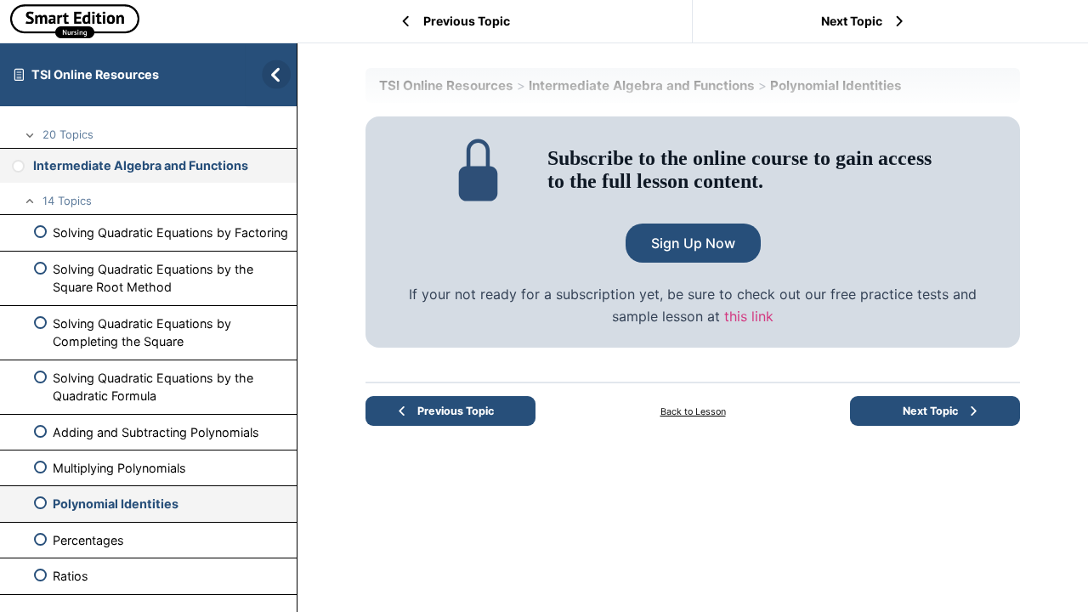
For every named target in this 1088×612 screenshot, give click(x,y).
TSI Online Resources (95, 74)
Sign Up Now (693, 243)
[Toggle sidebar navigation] (271, 74)
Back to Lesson (693, 411)
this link (749, 316)
